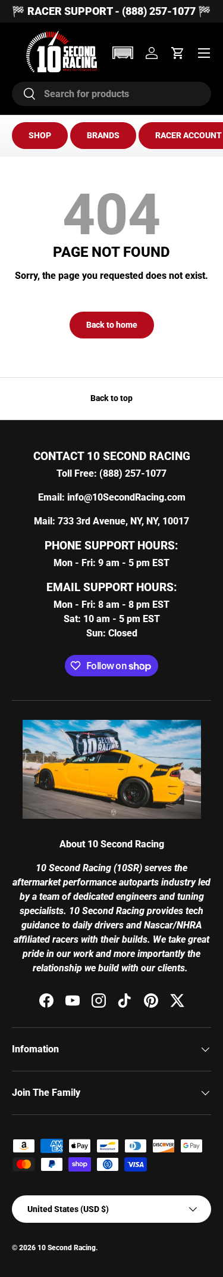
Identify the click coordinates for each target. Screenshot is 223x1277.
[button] (122, 52)
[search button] (24, 94)
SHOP (40, 135)
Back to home (111, 325)
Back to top (111, 398)
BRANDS (103, 135)
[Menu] (204, 53)
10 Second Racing (66, 1248)
